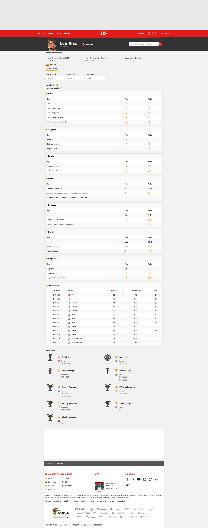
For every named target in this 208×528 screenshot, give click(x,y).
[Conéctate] (155, 33)
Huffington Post (83, 513)
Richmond (150, 513)
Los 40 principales (90, 509)
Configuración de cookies (105, 501)
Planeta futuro (130, 513)
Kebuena (140, 513)
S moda (112, 517)
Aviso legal (57, 501)
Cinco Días (103, 513)
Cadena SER (126, 509)
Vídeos (67, 33)
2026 (89, 78)
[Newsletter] (149, 33)
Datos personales (54, 52)
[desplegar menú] (38, 33)
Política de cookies (87, 501)
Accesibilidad (121, 501)
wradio (96, 513)
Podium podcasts (91, 517)
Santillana (102, 509)
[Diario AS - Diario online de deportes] (104, 33)
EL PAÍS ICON (102, 517)
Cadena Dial (112, 513)
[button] (61, 517)
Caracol (151, 509)
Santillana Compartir (115, 509)
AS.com (134, 509)
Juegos (141, 33)
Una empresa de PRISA (60, 511)
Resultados (48, 33)
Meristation (133, 517)
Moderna (78, 516)
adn (142, 509)
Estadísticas (51, 68)
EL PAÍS (80, 509)
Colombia (49, 78)
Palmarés (50, 351)
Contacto (48, 501)
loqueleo (122, 517)
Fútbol (58, 33)
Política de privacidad (71, 501)
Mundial (69, 78)
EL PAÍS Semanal (121, 513)
